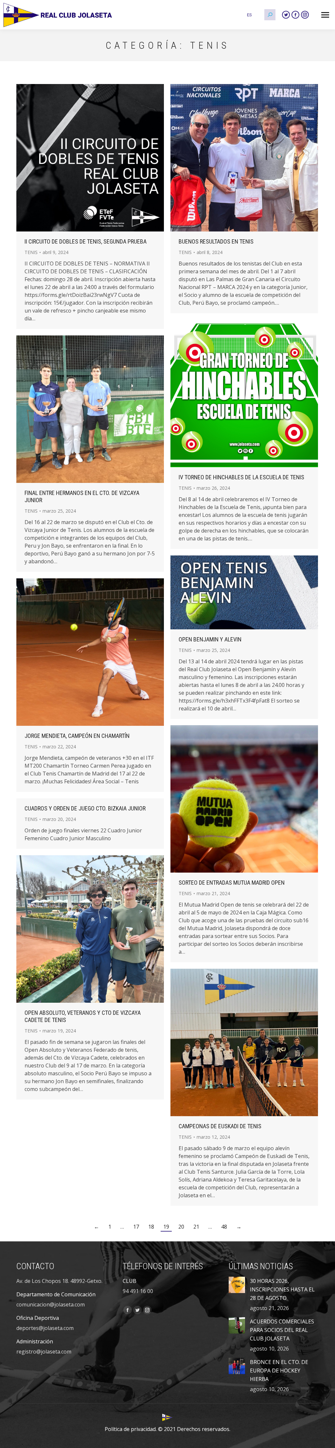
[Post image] (237, 1285)
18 (151, 1226)
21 (196, 1226)
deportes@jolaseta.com (45, 1328)
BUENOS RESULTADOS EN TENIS (216, 241)
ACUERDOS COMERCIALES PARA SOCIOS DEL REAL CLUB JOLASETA (282, 1330)
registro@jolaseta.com (43, 1351)
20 (181, 1226)
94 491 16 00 (138, 1291)
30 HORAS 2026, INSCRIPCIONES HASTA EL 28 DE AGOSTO (282, 1289)
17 (136, 1226)
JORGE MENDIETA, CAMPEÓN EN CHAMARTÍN (77, 735)
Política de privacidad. (131, 1429)
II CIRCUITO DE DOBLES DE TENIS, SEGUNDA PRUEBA (86, 241)
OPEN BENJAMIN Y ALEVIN (210, 639)
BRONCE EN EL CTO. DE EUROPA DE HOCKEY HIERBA (279, 1370)
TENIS (31, 252)
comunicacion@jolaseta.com (50, 1304)
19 (166, 1226)
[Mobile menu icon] (325, 15)
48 (224, 1226)
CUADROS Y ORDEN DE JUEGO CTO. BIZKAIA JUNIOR (85, 808)
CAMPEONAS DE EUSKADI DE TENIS (220, 1126)
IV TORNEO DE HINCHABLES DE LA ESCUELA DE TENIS (241, 477)
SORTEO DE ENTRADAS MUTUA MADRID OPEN (232, 882)
